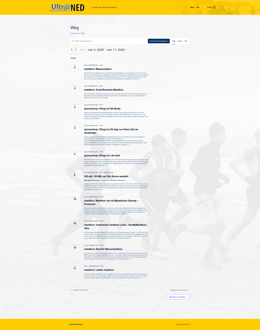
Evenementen (75, 33)
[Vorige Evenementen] (71, 49)
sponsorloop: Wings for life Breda (102, 108)
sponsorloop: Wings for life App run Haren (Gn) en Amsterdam (111, 130)
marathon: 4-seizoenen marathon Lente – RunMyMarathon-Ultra (115, 226)
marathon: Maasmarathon (98, 69)
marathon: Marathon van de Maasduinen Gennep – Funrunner (111, 202)
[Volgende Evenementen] (75, 49)
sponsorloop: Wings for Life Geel (102, 155)
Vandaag (82, 49)
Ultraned (79, 324)
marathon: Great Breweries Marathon (103, 89)
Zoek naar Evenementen (159, 41)
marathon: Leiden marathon (99, 269)
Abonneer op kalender (177, 297)
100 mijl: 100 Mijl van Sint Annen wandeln (106, 176)
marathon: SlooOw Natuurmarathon (103, 249)
